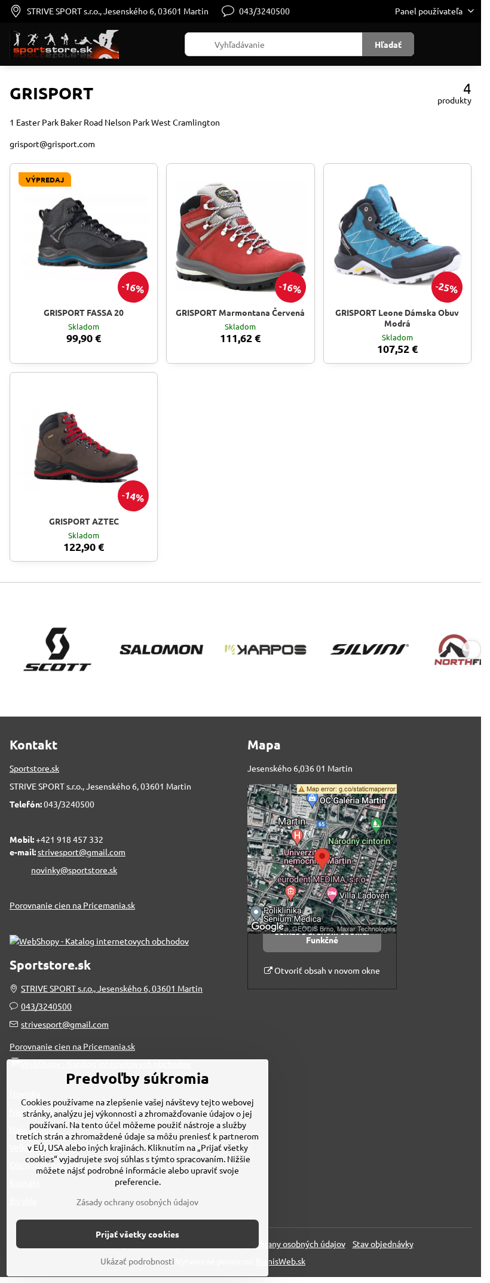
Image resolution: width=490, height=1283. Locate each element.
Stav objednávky (383, 1243)
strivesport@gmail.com (81, 851)
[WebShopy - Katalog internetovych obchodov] (99, 940)
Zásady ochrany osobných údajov (284, 1243)
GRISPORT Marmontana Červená (240, 312)
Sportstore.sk (34, 768)
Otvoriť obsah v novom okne (326, 970)
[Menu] (466, 44)
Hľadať (388, 44)
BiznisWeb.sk (280, 1260)
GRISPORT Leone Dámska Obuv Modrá (397, 317)
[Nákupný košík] (438, 44)
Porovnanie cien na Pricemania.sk (72, 905)
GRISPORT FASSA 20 (84, 312)
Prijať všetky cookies (137, 1234)
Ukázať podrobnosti (137, 1260)
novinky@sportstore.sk (74, 869)
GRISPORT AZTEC (84, 521)
